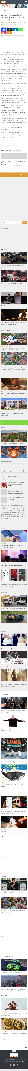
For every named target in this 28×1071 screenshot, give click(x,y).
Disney (14, 507)
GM (3, 508)
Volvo (2, 518)
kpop (25, 508)
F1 (21, 507)
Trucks (21, 516)
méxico (7, 512)
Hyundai (16, 508)
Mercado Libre (3, 512)
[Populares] (11, 471)
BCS (15, 505)
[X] (9, 29)
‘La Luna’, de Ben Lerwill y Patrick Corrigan (12, 762)
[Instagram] (3, 32)
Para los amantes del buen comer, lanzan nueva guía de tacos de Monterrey (16, 484)
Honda (12, 508)
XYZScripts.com (20, 1070)
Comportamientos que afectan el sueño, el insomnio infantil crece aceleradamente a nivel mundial (16, 491)
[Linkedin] (15, 29)
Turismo (24, 516)
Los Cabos (20, 510)
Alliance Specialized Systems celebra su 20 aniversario (6, 163)
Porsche (20, 514)
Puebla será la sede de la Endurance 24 (11, 972)
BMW (18, 505)
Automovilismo (4, 582)
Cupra (12, 507)
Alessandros (5, 505)
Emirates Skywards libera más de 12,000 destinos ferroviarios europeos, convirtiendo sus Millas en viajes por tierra (13, 811)
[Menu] (26, 2)
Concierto (8, 507)
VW (5, 518)
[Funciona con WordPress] (9, 1061)
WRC (7, 518)
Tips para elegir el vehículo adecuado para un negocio (13, 608)
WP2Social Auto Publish (9, 1070)
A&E (2, 505)
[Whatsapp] (20, 29)
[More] (9, 32)
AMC (8, 505)
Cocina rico (4, 1011)
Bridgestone (23, 505)
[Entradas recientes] (4, 471)
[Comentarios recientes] (17, 471)
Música (12, 512)
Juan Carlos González (8, 22)
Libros (9, 510)
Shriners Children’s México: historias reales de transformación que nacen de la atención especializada (13, 413)
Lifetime (14, 510)
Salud (17, 516)
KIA (23, 508)
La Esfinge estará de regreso (8, 666)
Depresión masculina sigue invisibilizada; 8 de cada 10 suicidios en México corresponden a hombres (13, 393)
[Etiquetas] (23, 471)
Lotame (8, 145)
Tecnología (3, 543)
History (9, 508)
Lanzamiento (4, 510)
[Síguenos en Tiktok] (26, 175)
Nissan (15, 514)
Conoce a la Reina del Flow (7, 649)
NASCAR (17, 512)
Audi (12, 505)
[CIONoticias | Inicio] (4, 2)
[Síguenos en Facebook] (23, 175)
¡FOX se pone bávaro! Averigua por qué (11, 283)
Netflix (11, 514)
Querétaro (5, 516)
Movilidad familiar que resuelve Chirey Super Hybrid (13, 625)
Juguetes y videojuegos (6, 346)
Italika (20, 508)
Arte (10, 505)
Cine (5, 507)
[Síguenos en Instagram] (21, 175)
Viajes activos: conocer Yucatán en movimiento (12, 443)
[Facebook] (3, 29)
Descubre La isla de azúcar (8, 306)
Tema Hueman (21, 1061)
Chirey (2, 507)
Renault (13, 516)
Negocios (3, 10)
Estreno (18, 507)
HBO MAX (5, 508)
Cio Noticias (5, 1040)
